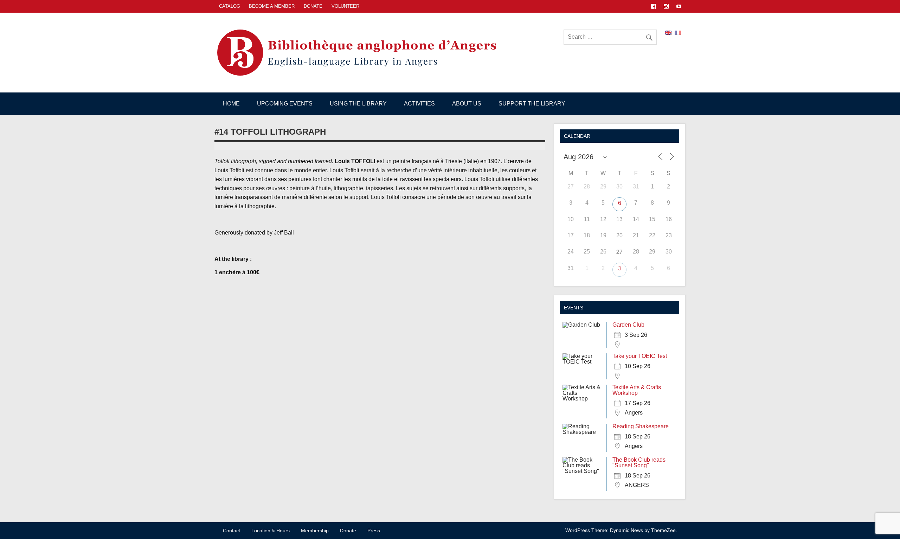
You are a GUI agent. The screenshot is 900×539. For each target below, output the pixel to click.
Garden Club (628, 325)
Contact (231, 530)
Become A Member (272, 6)
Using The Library (358, 104)
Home (231, 104)
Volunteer (345, 6)
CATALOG (229, 6)
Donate (313, 6)
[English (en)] (668, 32)
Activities (419, 104)
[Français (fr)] (678, 32)
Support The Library (532, 104)
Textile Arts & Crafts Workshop (636, 390)
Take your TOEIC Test (639, 356)
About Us (466, 104)
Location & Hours (270, 530)
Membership (315, 530)
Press (373, 530)
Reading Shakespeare (640, 426)
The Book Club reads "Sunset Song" (639, 462)
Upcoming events (285, 104)
